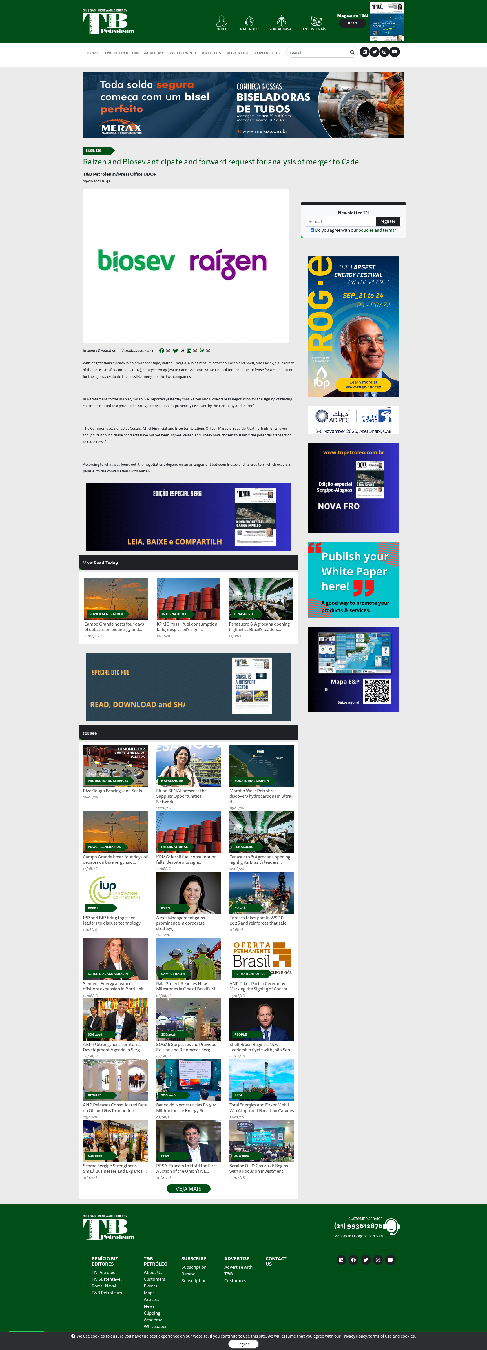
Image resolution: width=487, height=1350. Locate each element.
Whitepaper (182, 53)
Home (93, 53)
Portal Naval (104, 1285)
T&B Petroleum (121, 53)
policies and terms (376, 230)
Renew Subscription (194, 1277)
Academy (154, 53)
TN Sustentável (107, 1279)
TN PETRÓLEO (249, 29)
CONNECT (221, 29)
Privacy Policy (354, 1336)
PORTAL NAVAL (281, 29)
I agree (243, 1344)
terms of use (380, 1336)
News (149, 1306)
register (387, 221)
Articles (211, 53)
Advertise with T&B (238, 1270)
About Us (153, 1272)
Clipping (152, 1312)
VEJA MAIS (189, 1188)
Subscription (194, 1267)
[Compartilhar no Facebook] (161, 350)
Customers (154, 1279)
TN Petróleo (104, 1272)
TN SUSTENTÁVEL (316, 29)
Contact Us (267, 53)
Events (150, 1285)
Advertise (237, 53)
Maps (149, 1292)
